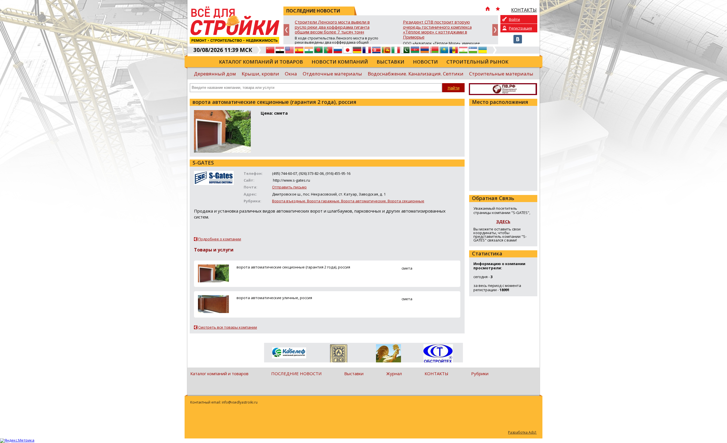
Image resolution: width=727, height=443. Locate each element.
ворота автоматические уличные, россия (274, 297)
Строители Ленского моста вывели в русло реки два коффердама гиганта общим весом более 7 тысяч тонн (332, 27)
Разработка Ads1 (522, 432)
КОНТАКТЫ (436, 373)
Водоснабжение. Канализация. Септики (415, 73)
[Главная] (487, 9)
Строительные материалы (501, 73)
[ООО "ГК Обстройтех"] (438, 354)
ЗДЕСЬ (503, 221)
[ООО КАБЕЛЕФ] (289, 353)
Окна (291, 73)
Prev (286, 30)
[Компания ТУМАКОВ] (388, 354)
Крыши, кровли (260, 73)
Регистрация (520, 28)
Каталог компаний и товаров (261, 61)
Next (495, 30)
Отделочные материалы (332, 73)
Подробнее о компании (219, 239)
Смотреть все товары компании (227, 327)
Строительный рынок (477, 61)
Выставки (390, 61)
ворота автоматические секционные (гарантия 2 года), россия (293, 267)
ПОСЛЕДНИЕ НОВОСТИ (296, 373)
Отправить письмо (289, 187)
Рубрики (479, 373)
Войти (514, 19)
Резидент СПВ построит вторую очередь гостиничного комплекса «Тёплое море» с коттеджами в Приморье (437, 30)
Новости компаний (340, 61)
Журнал (394, 373)
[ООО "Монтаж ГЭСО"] (339, 354)
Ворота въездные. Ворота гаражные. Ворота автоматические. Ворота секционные (348, 200)
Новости (425, 61)
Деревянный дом (215, 73)
